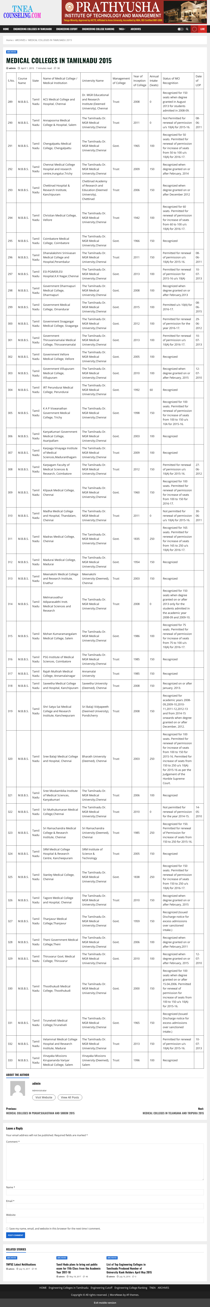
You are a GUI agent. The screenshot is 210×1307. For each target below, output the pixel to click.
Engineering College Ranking (98, 29)
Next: (173, 1111)
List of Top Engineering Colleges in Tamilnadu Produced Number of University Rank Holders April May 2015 (129, 1268)
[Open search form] (187, 29)
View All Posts (70, 1097)
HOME (6, 29)
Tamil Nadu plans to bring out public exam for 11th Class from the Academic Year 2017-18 (78, 1268)
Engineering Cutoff (66, 29)
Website (11, 1215)
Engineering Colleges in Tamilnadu (32, 29)
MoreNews (116, 1295)
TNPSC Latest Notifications (21, 1264)
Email (10, 1201)
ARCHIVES (136, 29)
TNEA (121, 29)
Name (10, 1187)
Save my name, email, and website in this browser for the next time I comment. (55, 1228)
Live (202, 29)
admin (12, 68)
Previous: (40, 1111)
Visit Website (44, 1097)
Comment (13, 1141)
